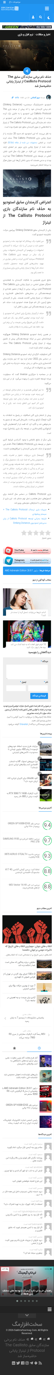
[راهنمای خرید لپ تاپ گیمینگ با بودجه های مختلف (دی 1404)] (27, 1281)
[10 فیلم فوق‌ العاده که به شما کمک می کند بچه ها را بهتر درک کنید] (27, 634)
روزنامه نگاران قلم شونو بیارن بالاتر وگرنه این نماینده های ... (24, 1159)
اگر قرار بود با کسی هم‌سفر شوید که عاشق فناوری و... (25, 1229)
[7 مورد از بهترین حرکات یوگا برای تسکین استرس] (44, 987)
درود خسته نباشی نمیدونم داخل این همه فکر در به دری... (22, 1193)
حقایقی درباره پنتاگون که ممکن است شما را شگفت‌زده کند (20, 964)
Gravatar (24, 724)
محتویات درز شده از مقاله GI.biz (22, 143)
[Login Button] (33, 17)
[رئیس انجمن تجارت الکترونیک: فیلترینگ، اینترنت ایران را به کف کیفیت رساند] (46, 1122)
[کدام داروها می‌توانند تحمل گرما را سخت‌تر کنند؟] (27, 602)
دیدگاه (44, 661)
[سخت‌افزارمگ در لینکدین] (13, 1363)
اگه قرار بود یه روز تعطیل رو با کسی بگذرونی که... (24, 1216)
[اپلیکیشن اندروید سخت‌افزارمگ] (35, 1363)
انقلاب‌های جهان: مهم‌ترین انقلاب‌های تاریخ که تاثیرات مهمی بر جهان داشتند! (28, 948)
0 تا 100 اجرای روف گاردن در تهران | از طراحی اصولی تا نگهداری (19, 975)
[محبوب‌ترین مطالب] (14, 1048)
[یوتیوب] (27, 551)
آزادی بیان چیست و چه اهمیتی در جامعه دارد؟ (21, 999)
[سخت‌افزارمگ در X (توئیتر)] (18, 1363)
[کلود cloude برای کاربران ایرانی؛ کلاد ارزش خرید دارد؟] (46, 780)
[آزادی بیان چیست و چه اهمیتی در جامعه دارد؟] (44, 999)
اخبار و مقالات (43, 34)
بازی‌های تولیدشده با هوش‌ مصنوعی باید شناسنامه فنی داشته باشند (21, 1076)
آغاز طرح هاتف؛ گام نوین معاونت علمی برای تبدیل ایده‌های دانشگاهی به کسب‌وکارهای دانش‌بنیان (21, 1061)
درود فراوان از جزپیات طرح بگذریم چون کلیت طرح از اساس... (23, 1242)
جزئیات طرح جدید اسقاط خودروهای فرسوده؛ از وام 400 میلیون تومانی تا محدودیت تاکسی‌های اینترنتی (23, 749)
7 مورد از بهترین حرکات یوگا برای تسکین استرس (22, 987)
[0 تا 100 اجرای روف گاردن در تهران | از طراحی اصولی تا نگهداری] (44, 975)
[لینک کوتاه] (13, 97)
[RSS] (40, 1363)
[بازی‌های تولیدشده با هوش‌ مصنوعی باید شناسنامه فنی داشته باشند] (46, 1076)
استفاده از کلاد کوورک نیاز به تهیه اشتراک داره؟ (23, 1204)
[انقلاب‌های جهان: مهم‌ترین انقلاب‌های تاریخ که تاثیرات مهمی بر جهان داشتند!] (27, 929)
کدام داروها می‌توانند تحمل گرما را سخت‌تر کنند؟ (28, 614)
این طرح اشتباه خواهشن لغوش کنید (27, 1181)
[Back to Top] (27, 1315)
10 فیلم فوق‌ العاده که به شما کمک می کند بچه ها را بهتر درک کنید (28, 646)
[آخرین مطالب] (39, 1048)
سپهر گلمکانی (35, 97)
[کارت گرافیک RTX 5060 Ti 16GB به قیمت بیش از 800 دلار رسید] (46, 795)
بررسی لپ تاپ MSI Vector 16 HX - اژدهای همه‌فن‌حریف (23, 886)
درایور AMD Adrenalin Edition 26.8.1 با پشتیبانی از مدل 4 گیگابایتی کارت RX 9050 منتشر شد (21, 572)
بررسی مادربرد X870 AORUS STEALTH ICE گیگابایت (21, 855)
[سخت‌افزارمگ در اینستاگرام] (27, 1363)
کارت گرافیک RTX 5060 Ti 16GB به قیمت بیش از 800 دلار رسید (22, 795)
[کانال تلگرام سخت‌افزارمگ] (31, 1363)
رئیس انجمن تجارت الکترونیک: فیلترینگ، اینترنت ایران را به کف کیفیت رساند (20, 1121)
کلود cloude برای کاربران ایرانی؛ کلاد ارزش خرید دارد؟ (22, 779)
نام (46, 682)
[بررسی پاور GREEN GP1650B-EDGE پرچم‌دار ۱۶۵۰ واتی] (46, 1107)
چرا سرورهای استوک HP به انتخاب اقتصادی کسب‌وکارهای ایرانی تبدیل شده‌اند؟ (23, 764)
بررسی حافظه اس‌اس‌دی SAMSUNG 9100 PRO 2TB (21, 840)
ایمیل (23, 682)
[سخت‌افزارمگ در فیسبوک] (22, 1363)
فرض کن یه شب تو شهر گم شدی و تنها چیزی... (22, 1171)
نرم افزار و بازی (25, 34)
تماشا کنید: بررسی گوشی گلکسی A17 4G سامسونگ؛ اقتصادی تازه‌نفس (22, 871)
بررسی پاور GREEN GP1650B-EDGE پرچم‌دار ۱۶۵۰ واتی (23, 825)
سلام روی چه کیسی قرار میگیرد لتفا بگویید (24, 1147)
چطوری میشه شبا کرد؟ (33, 1253)
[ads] (27, 26)
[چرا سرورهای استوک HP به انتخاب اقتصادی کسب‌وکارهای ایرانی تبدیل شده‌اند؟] (46, 765)
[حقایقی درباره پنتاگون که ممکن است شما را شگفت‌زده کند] (44, 964)
